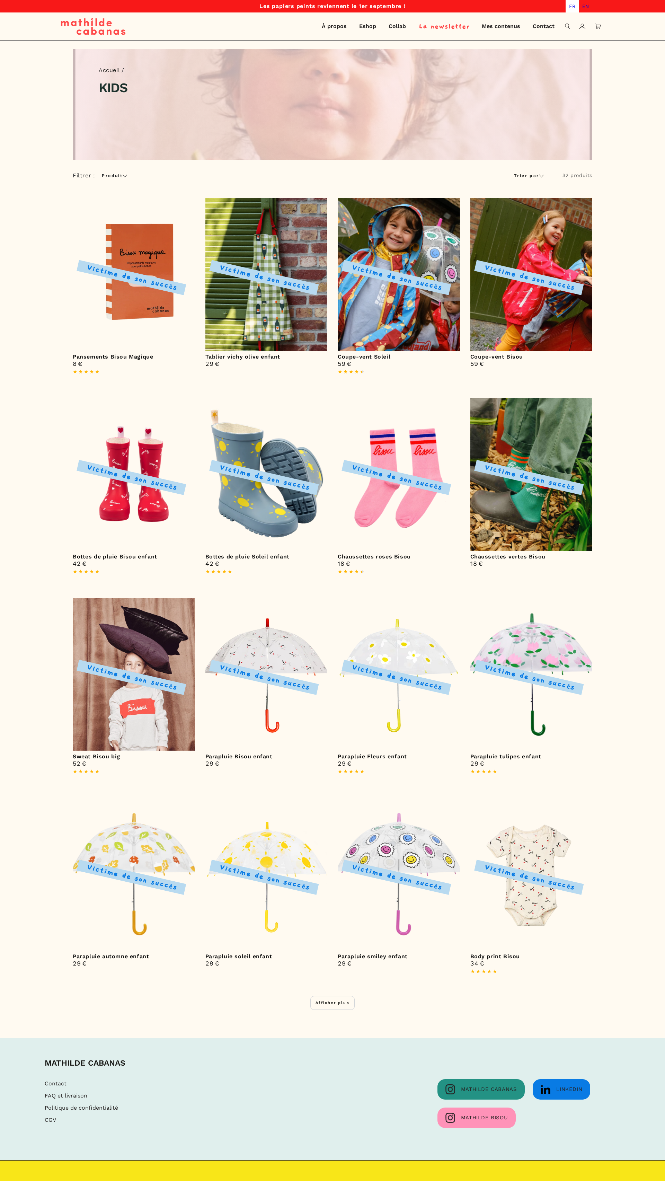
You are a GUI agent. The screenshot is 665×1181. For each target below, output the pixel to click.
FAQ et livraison (66, 1095)
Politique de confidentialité (81, 1107)
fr (572, 6)
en (585, 6)
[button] (567, 26)
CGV (50, 1120)
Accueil (109, 70)
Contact (55, 1083)
